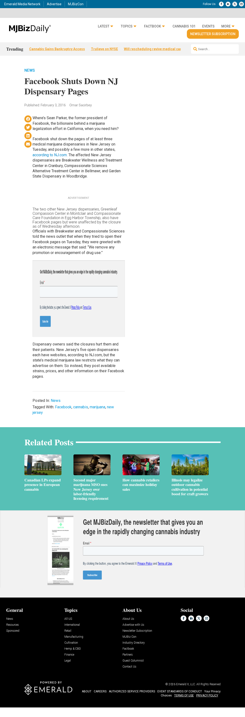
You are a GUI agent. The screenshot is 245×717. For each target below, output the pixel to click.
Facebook (63, 407)
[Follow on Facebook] (221, 4)
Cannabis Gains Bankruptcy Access (57, 49)
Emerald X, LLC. (186, 684)
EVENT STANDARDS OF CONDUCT (179, 691)
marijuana (97, 407)
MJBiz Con (129, 636)
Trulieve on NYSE (104, 49)
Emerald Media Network (22, 4)
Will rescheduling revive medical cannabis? (158, 49)
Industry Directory (133, 642)
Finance (69, 654)
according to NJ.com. (50, 155)
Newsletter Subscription (212, 34)
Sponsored (12, 630)
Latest (103, 26)
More (226, 26)
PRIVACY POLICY (207, 695)
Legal (67, 660)
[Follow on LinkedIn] (228, 4)
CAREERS (100, 691)
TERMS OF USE (184, 695)
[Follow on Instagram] (241, 4)
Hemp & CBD (72, 648)
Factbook (152, 26)
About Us (128, 618)
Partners (127, 654)
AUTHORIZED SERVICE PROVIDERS (132, 691)
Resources (12, 624)
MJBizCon (76, 4)
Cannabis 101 (184, 26)
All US (68, 618)
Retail (67, 630)
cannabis (80, 407)
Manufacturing (73, 636)
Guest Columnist (133, 660)
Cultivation (71, 642)
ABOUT (86, 691)
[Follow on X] (234, 4)
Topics (127, 26)
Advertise (54, 4)
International (72, 624)
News (29, 70)
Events (208, 26)
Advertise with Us (133, 624)
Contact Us (129, 666)
